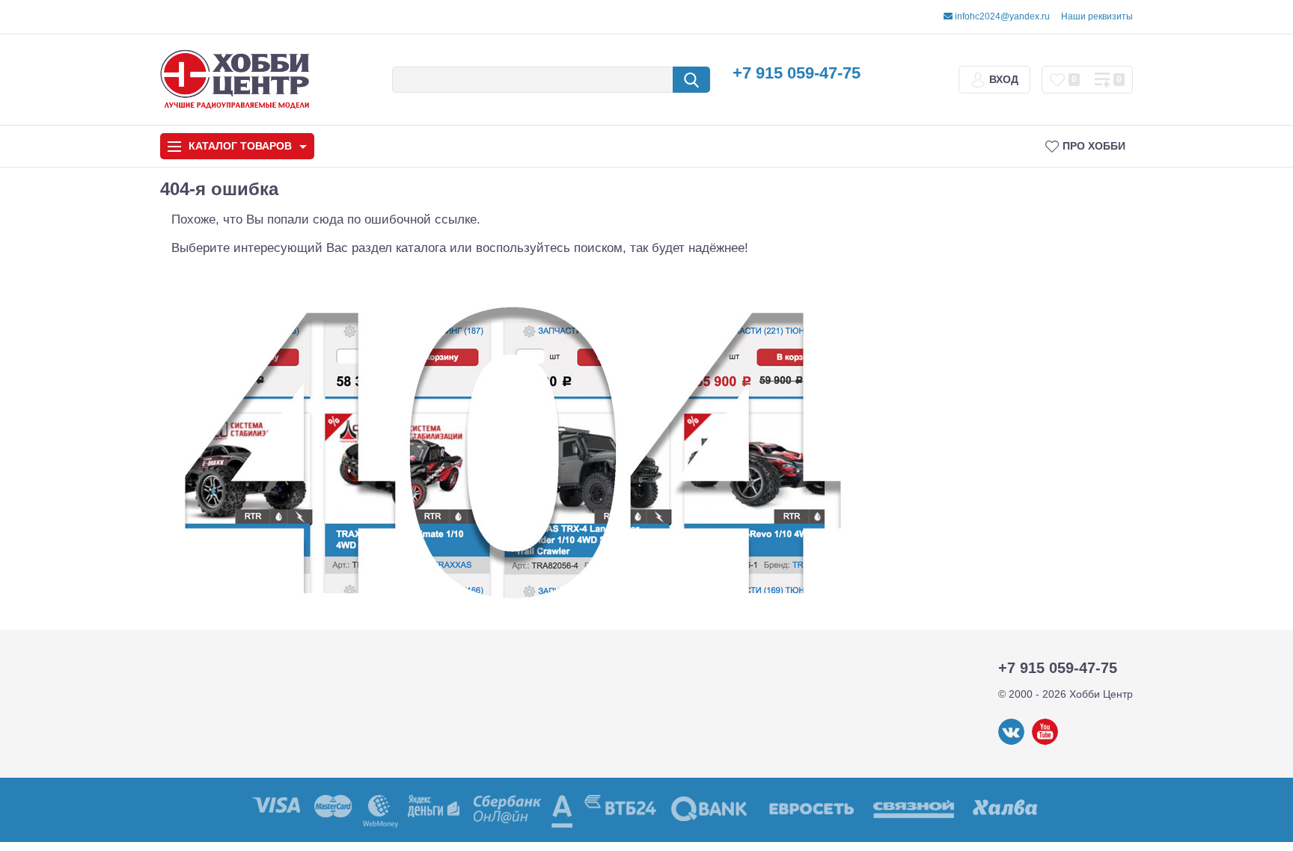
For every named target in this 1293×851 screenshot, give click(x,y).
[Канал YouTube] (1045, 742)
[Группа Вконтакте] (1011, 742)
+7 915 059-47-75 (797, 73)
